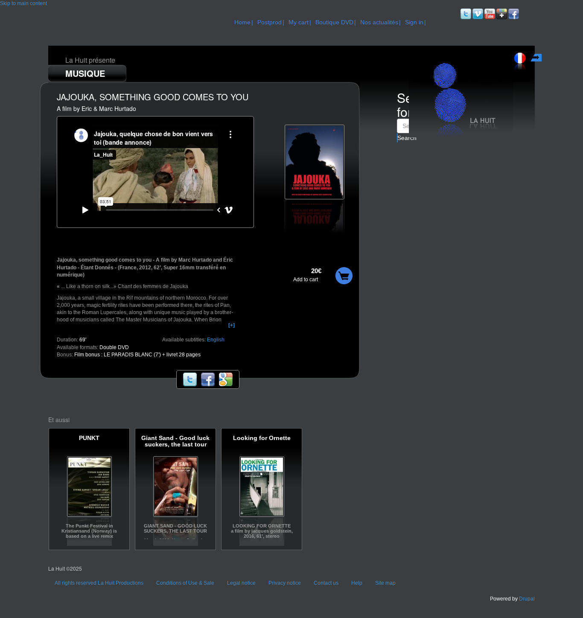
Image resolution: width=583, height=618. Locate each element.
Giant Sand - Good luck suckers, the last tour (175, 441)
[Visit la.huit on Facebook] (513, 14)
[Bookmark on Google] (226, 379)
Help (356, 583)
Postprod (269, 22)
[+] (231, 325)
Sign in (414, 22)
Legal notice (241, 583)
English (215, 340)
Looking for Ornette (262, 438)
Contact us (326, 583)
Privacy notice (284, 583)
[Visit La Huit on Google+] (501, 14)
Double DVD (114, 347)
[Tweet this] (190, 379)
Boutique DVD (334, 22)
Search (397, 137)
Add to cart (305, 280)
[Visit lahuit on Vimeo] (477, 14)
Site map (385, 583)
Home (242, 22)
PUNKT (89, 438)
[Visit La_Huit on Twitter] (465, 14)
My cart (299, 22)
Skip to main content (23, 3)
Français (537, 59)
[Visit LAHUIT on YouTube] (489, 14)
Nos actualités (379, 22)
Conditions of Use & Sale (185, 583)
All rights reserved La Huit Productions (99, 583)
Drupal (527, 599)
